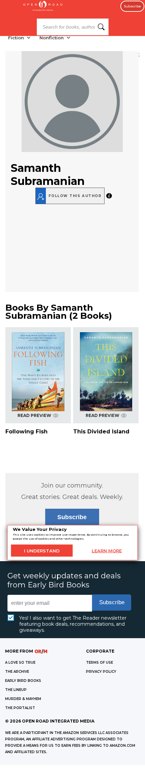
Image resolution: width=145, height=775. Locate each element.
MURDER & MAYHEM (23, 699)
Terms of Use (99, 662)
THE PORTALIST (20, 708)
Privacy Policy (101, 671)
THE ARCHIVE (17, 671)
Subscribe (132, 6)
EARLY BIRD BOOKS (23, 681)
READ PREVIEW (34, 415)
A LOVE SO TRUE (20, 662)
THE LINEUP (16, 690)
